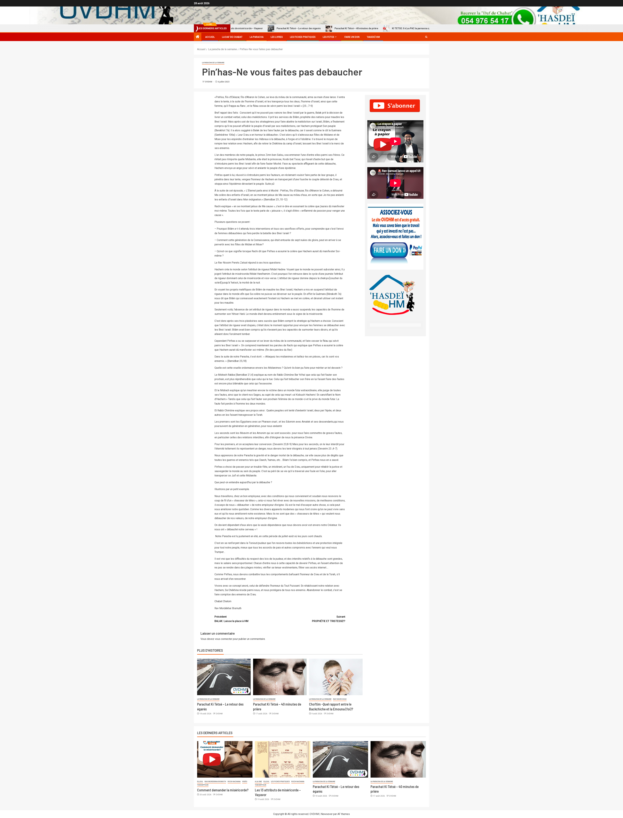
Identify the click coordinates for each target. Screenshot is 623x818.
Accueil (210, 37)
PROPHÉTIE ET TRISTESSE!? (328, 619)
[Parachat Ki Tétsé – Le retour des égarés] (224, 677)
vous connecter (223, 638)
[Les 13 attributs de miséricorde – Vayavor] (282, 759)
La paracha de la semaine (213, 63)
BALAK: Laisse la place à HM (231, 619)
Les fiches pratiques (280, 781)
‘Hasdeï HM (373, 37)
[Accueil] (197, 37)
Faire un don (352, 37)
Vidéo (244, 781)
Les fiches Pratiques (303, 37)
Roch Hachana (234, 781)
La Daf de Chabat (232, 37)
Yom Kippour (202, 785)
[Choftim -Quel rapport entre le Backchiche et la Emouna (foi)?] (336, 677)
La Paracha (256, 37)
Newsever (327, 814)
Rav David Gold (340, 699)
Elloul (200, 781)
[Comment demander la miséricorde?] (224, 759)
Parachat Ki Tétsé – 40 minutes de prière (322, 28)
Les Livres (277, 37)
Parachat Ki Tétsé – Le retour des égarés (265, 28)
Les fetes (328, 37)
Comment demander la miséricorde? (223, 790)
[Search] (426, 37)
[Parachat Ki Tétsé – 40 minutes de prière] (280, 677)
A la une (258, 781)
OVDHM (209, 82)
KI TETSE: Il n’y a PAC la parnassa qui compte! (382, 28)
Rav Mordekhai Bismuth (215, 781)
